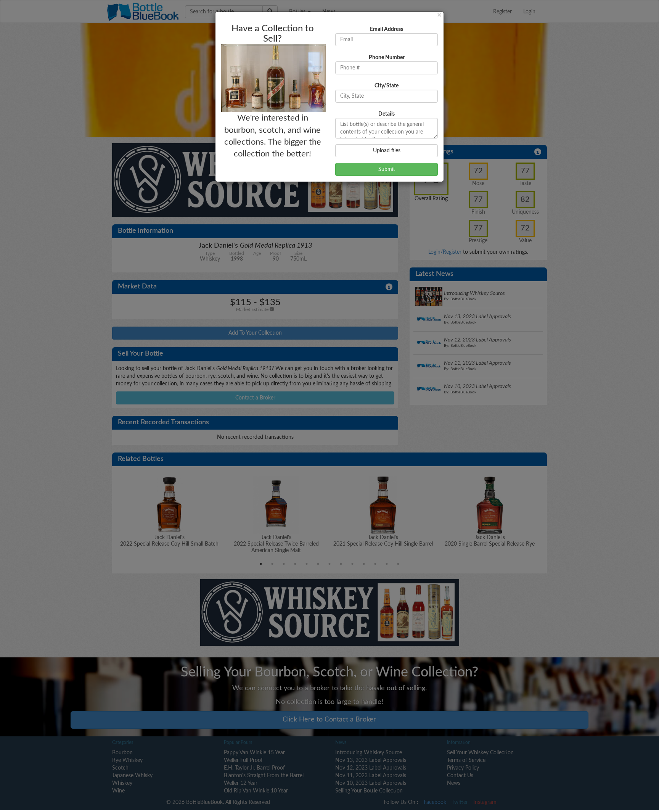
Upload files (386, 150)
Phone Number (387, 57)
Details (386, 114)
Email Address (386, 29)
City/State (387, 86)
